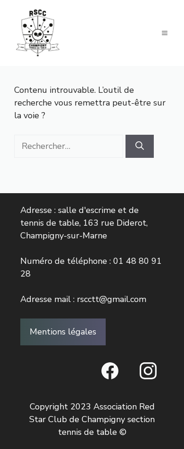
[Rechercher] (139, 146)
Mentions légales (63, 331)
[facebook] (109, 370)
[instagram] (148, 370)
